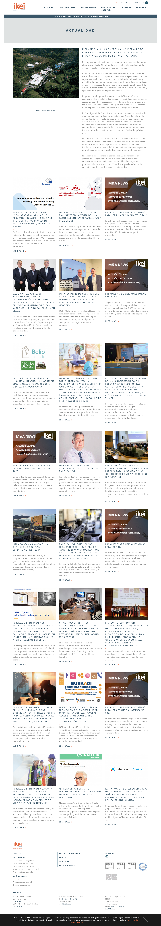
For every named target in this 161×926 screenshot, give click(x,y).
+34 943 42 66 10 (23, 901)
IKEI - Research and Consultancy (19, 7)
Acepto (145, 919)
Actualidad (142, 7)
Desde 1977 (50, 7)
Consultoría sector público (23, 861)
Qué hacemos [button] (67, 7)
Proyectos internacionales (23, 872)
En (122, 3)
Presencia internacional (22, 882)
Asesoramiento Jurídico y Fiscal (26, 869)
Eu (127, 3)
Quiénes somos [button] (88, 7)
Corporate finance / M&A (23, 866)
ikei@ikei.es (18, 906)
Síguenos (109, 853)
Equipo (16, 879)
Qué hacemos (19, 857)
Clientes (126, 7)
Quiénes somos (20, 876)
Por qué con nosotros (108, 9)
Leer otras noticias (45, 111)
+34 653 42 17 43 (69, 899)
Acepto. (80, 922)
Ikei (17, 845)
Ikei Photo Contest (67, 865)
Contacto (137, 3)
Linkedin (146, 2)
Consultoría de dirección (23, 863)
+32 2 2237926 (118, 906)
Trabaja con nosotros (21, 885)
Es (117, 3)
